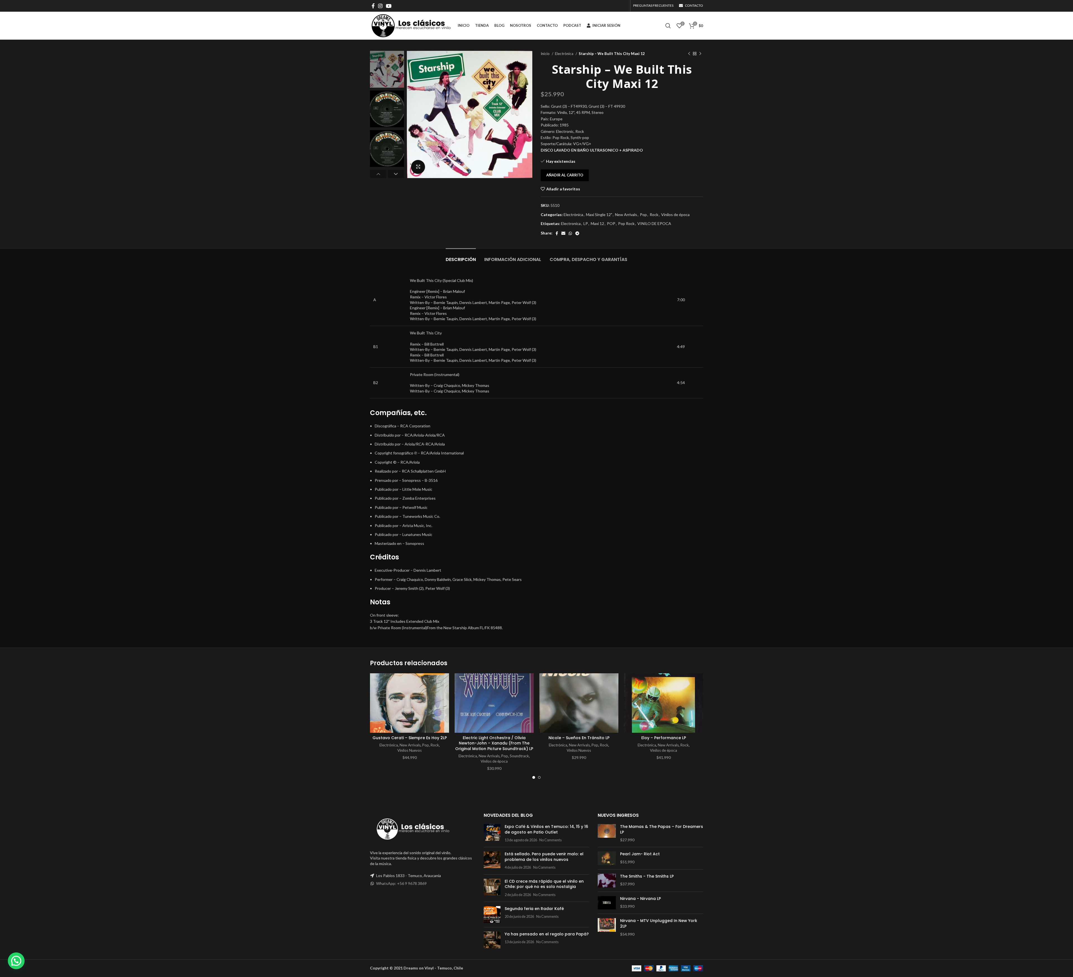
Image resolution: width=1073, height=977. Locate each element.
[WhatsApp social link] (570, 233)
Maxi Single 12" (599, 214)
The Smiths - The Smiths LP (647, 876)
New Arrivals (626, 214)
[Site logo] (411, 25)
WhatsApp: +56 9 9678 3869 (401, 883)
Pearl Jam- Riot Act (640, 854)
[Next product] (700, 54)
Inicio (545, 53)
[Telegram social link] (577, 233)
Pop (643, 214)
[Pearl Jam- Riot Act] (607, 858)
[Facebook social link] (373, 6)
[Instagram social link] (380, 6)
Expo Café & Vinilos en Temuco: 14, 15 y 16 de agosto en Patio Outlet (546, 829)
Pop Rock (626, 223)
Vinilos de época (675, 214)
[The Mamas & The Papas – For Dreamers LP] (607, 833)
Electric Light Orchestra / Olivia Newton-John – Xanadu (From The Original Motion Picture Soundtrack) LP (494, 743)
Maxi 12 (597, 223)
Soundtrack (519, 756)
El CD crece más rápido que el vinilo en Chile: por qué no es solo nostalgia (544, 884)
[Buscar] (668, 25)
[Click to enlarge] (418, 167)
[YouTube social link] (388, 6)
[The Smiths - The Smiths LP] (607, 880)
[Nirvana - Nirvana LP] (607, 903)
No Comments (550, 840)
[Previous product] (689, 54)
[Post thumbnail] (492, 833)
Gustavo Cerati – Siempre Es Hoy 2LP (409, 738)
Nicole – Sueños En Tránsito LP (579, 738)
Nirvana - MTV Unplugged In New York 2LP (658, 923)
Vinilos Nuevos (409, 750)
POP (611, 223)
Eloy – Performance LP (663, 738)
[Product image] (409, 703)
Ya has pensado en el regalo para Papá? (547, 934)
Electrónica (564, 53)
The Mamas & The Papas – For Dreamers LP (661, 829)
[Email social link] (563, 233)
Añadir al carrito (564, 175)
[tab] (461, 256)
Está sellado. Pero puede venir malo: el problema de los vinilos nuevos (544, 856)
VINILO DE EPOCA (654, 223)
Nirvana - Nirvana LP (640, 898)
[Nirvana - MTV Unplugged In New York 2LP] (607, 927)
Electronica (571, 223)
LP (585, 223)
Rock (654, 214)
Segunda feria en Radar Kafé (534, 908)
